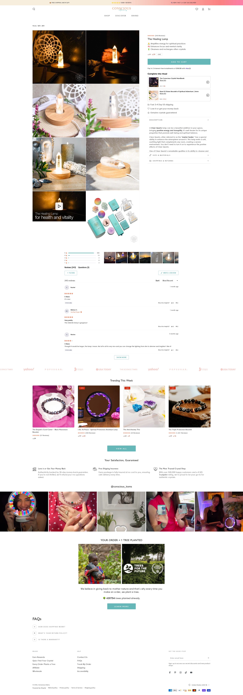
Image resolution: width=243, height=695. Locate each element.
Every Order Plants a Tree (44, 664)
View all (121, 448)
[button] (34, 9)
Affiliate (36, 668)
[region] (141, 257)
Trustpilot (163, 475)
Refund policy (52, 688)
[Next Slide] (176, 257)
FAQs (79, 661)
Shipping (81, 668)
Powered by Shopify (39, 688)
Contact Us (82, 657)
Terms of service (76, 688)
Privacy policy (64, 688)
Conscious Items (44, 685)
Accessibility (82, 671)
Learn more (121, 606)
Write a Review (170, 273)
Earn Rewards (39, 657)
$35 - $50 (41, 26)
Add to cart (179, 62)
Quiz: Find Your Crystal (43, 661)
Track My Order (84, 664)
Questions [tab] (83, 267)
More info (163, 80)
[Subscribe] (209, 658)
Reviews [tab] (70, 267)
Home (35, 26)
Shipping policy (90, 688)
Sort (158, 280)
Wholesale (37, 671)
